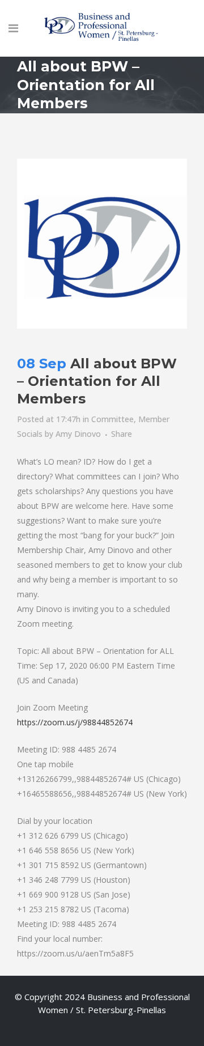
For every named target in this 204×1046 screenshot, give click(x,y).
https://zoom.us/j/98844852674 (75, 722)
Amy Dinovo (78, 433)
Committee (112, 419)
